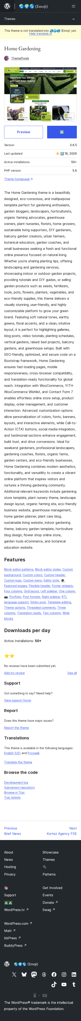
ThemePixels (20, 58)
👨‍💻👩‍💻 (8, 902)
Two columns (52, 613)
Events (48, 895)
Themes (9, 19)
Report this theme (16, 727)
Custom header (54, 575)
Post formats (31, 596)
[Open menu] (74, 6)
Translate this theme (18, 762)
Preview (23, 132)
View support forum (17, 700)
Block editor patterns (18, 569)
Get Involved (53, 888)
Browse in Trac (14, 792)
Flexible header (39, 585)
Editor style (51, 580)
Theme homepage (17, 179)
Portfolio (15, 596)
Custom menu (32, 580)
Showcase (51, 852)
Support (10, 895)
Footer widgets (62, 585)
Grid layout (31, 591)
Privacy (10, 874)
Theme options (14, 607)
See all (72, 673)
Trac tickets (12, 797)
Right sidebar (51, 596)
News (8, 859)
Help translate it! (40, 33)
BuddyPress (15, 945)
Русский (33, 753)
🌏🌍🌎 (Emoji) (26, 964)
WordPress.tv (16, 910)
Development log (16, 782)
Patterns (49, 874)
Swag (49, 910)
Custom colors (32, 575)
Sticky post (38, 602)
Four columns (13, 591)
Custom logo (13, 580)
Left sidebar (49, 591)
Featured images (15, 585)
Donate (50, 902)
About (8, 852)
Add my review (14, 673)
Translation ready (29, 613)
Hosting (10, 867)
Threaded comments (41, 607)
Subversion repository (19, 787)
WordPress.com (18, 923)
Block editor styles (48, 569)
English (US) (12, 753)
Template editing (59, 602)
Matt (10, 931)
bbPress (12, 938)
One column (67, 591)
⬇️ (62, 132)
